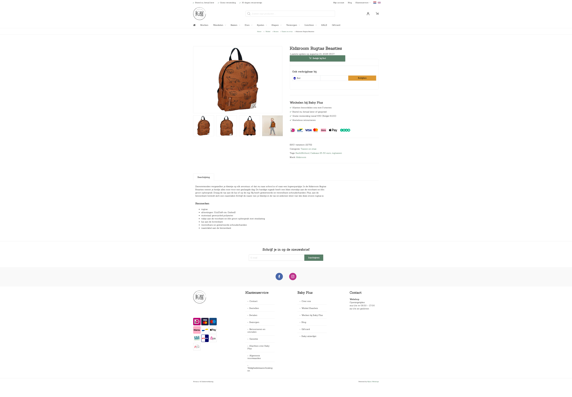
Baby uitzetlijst (308, 336)
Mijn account (338, 2)
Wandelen (218, 25)
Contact (253, 301)
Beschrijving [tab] (204, 177)
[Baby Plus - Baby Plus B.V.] (199, 13)
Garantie (253, 339)
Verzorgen (292, 25)
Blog (350, 2)
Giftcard (336, 25)
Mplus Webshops (373, 381)
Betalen (253, 315)
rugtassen (337, 153)
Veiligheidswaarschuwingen (259, 369)
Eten (247, 25)
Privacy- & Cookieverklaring (203, 381)
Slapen (275, 25)
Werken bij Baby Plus (312, 315)
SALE (324, 25)
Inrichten (309, 25)
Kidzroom (301, 157)
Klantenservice (361, 2)
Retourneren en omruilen (256, 330)
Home (259, 31)
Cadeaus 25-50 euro (320, 153)
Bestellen (254, 308)
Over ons (306, 301)
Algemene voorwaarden (254, 357)
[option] (237, 79)
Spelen (261, 25)
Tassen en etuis (287, 31)
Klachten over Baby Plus (258, 347)
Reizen (234, 25)
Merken (204, 25)
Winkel (267, 31)
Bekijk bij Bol (319, 58)
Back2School (302, 153)
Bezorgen (254, 322)
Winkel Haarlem (309, 308)
